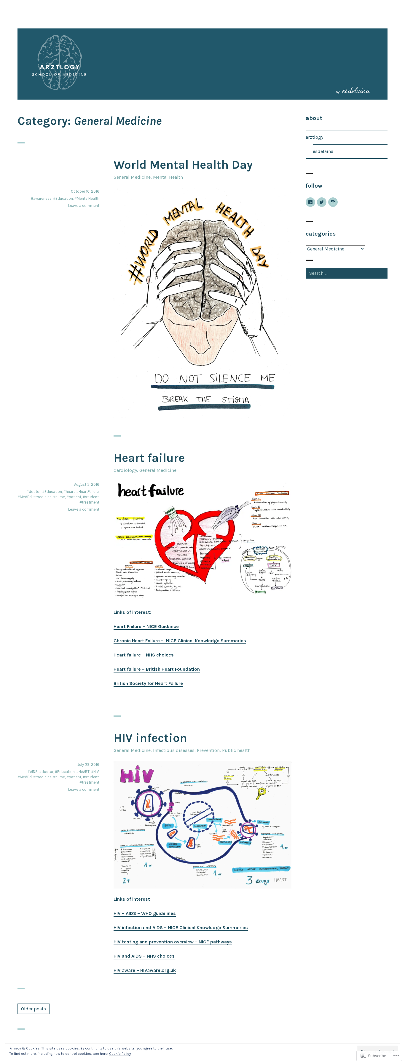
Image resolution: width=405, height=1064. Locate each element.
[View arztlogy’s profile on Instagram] (333, 202)
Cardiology (125, 470)
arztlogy (314, 137)
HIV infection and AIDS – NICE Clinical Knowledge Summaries (181, 927)
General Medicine (132, 177)
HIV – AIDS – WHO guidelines (145, 913)
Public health (236, 750)
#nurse (59, 497)
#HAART (83, 771)
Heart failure (149, 458)
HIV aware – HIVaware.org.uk (145, 970)
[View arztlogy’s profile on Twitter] (321, 202)
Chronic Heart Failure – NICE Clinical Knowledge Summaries (180, 640)
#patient (73, 497)
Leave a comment (83, 205)
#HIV (95, 771)
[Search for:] (347, 273)
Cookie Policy (120, 1054)
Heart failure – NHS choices (144, 655)
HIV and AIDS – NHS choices (144, 956)
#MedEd (24, 497)
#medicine (42, 497)
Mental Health (168, 177)
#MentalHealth (86, 198)
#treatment (89, 502)
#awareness (41, 198)
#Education (63, 198)
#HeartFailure (87, 491)
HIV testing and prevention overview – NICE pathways (173, 942)
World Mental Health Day (183, 165)
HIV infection (150, 738)
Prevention (208, 750)
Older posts (33, 1009)
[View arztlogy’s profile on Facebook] (310, 202)
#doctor (33, 491)
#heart (69, 491)
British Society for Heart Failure (148, 683)
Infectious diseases (173, 750)
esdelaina (323, 151)
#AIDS (33, 771)
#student (91, 497)
